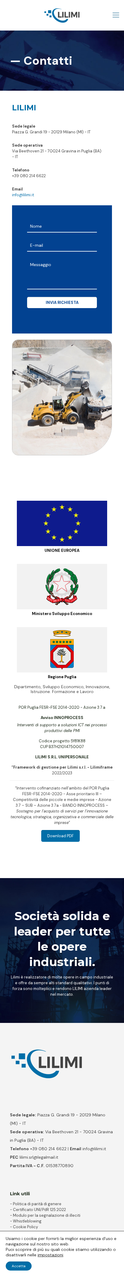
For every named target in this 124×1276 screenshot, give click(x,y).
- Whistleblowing (26, 1221)
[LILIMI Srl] (62, 15)
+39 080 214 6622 (29, 175)
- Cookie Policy (24, 1226)
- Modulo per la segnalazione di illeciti (45, 1215)
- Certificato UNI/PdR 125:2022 (38, 1209)
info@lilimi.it (23, 194)
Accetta (19, 1266)
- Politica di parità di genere (35, 1203)
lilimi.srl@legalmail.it (39, 1157)
